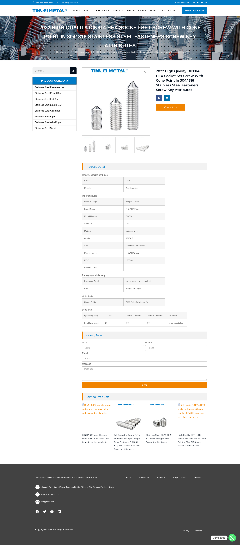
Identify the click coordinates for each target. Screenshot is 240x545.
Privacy (186, 531)
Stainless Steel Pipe (45, 116)
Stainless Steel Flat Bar (46, 99)
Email (85, 353)
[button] (145, 72)
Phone (148, 343)
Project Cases (136, 10)
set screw (67, 52)
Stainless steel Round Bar (48, 93)
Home (76, 10)
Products (102, 10)
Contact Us (168, 10)
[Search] (73, 70)
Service (118, 10)
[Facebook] (193, 2)
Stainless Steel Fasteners (47, 87)
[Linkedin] (206, 2)
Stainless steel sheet (45, 128)
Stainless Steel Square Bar (48, 105)
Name (85, 343)
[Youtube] (201, 2)
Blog (153, 10)
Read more (82, 447)
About (88, 10)
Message (86, 364)
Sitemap (198, 531)
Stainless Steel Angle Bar (47, 111)
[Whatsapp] (232, 538)
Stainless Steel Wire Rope (48, 122)
